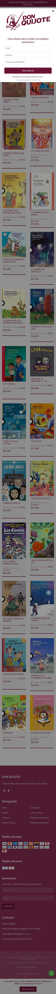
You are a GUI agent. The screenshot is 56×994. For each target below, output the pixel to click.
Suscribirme (28, 70)
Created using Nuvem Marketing (28, 80)
